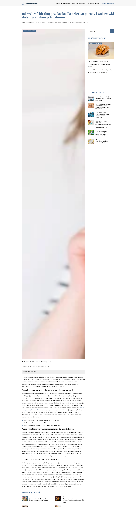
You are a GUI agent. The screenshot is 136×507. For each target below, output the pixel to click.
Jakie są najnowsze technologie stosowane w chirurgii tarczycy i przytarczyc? (102, 115)
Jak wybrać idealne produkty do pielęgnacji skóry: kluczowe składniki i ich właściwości (103, 106)
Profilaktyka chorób (63, 3)
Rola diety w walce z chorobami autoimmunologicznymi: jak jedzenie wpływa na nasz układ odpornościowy (103, 124)
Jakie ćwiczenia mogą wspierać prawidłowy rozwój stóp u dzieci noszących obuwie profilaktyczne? (103, 133)
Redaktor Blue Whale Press (32, 361)
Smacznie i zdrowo (108, 3)
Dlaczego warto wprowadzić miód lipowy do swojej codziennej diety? (103, 141)
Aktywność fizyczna (93, 3)
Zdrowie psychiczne (78, 3)
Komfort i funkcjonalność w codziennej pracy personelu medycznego (103, 98)
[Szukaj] (112, 31)
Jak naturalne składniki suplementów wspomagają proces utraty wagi (40, 499)
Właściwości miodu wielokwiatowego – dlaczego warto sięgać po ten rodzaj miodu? (73, 500)
